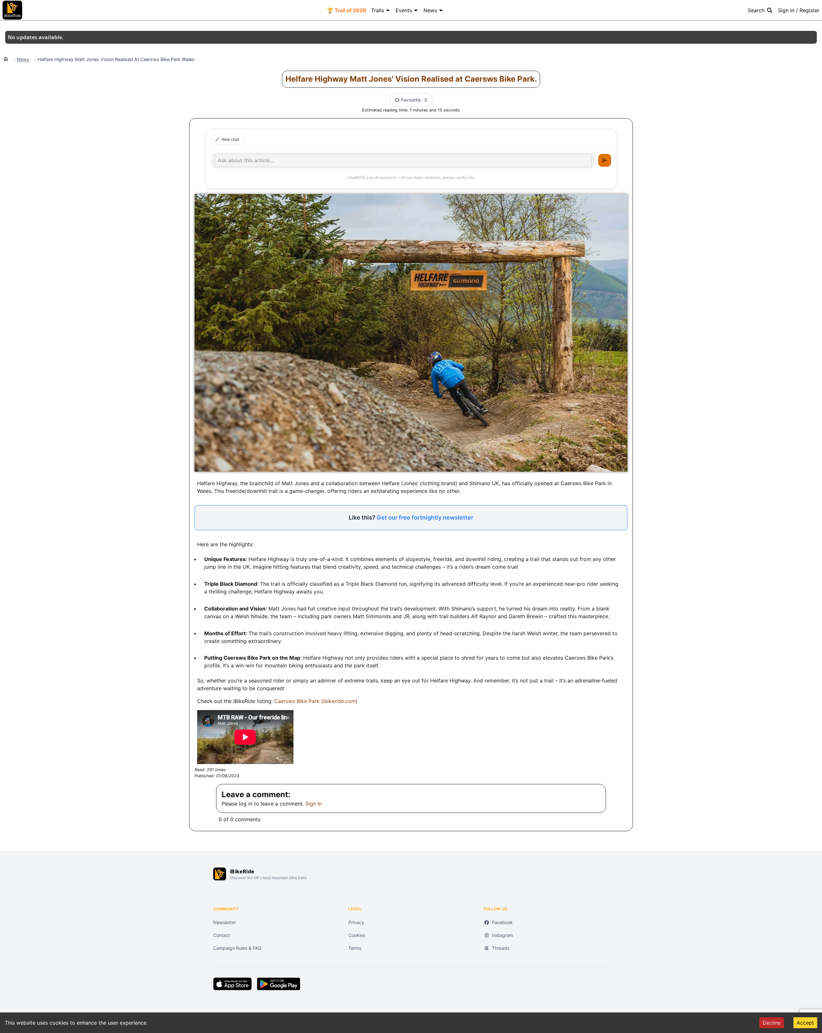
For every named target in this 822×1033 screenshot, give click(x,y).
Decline (772, 1023)
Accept (805, 1023)
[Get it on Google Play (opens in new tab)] (278, 983)
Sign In (313, 803)
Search (756, 10)
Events (404, 10)
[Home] (5, 58)
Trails (377, 10)
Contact (221, 935)
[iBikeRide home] (219, 874)
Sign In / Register (798, 10)
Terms (354, 948)
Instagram (502, 935)
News (430, 10)
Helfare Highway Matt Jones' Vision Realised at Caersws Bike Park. (411, 79)
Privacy (356, 922)
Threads (500, 948)
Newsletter (224, 922)
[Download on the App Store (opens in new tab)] (232, 983)
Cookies (356, 935)
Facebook (502, 922)
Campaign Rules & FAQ (237, 948)
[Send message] (604, 160)
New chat (230, 139)
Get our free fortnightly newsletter (425, 517)
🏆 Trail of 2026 (346, 10)
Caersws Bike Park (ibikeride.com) (316, 701)
